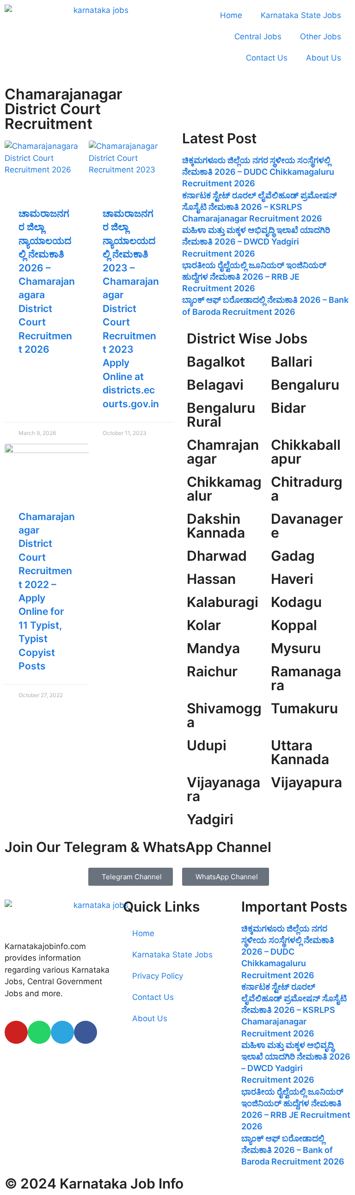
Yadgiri (210, 819)
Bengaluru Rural (221, 414)
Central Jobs (258, 36)
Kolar (204, 625)
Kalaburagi (222, 602)
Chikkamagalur (224, 488)
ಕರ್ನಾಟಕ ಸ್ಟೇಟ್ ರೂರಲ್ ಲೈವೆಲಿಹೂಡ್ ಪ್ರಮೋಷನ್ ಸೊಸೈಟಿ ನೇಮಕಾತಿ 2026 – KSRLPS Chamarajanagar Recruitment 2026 (259, 206)
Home (231, 15)
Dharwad (217, 555)
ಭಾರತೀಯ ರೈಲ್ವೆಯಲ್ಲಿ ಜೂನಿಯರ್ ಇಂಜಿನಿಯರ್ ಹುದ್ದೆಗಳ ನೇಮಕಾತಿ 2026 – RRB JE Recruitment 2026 (254, 276)
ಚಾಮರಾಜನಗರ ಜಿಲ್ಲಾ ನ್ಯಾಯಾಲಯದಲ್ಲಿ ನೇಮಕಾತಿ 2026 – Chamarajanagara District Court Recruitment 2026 (46, 281)
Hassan (211, 578)
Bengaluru (305, 384)
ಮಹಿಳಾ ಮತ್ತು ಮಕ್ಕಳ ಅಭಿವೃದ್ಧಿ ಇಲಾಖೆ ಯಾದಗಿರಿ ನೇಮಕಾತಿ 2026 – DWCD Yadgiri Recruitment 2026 (256, 241)
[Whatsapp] (39, 1032)
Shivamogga (224, 715)
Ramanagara (306, 678)
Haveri (292, 578)
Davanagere (307, 525)
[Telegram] (62, 1032)
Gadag (293, 555)
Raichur (212, 671)
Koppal (294, 625)
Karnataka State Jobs (301, 15)
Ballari (291, 361)
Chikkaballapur (306, 451)
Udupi (206, 745)
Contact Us (267, 57)
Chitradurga (307, 488)
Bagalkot (216, 361)
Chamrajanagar (223, 451)
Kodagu (296, 602)
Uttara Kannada (300, 752)
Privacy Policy (157, 976)
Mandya (213, 648)
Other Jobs (320, 36)
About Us (323, 57)
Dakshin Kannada (216, 525)
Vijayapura (306, 782)
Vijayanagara (223, 789)
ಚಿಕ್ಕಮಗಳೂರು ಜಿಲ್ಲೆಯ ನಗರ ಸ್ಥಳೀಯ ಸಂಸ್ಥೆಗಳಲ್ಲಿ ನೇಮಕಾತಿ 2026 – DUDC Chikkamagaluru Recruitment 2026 (258, 171)
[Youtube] (16, 1032)
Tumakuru (304, 708)
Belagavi (215, 384)
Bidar (288, 407)
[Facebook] (85, 1032)
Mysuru (296, 648)
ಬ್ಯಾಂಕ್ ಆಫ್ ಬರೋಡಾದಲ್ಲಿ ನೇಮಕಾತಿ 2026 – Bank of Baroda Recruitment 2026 (292, 1150)
